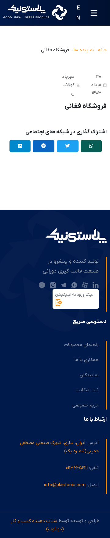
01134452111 (77, 468)
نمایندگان (89, 375)
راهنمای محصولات (81, 345)
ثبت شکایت (87, 390)
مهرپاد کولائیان (68, 85)
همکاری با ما (86, 360)
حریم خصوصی (85, 405)
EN (78, 13)
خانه (102, 50)
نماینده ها (83, 50)
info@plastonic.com (65, 485)
